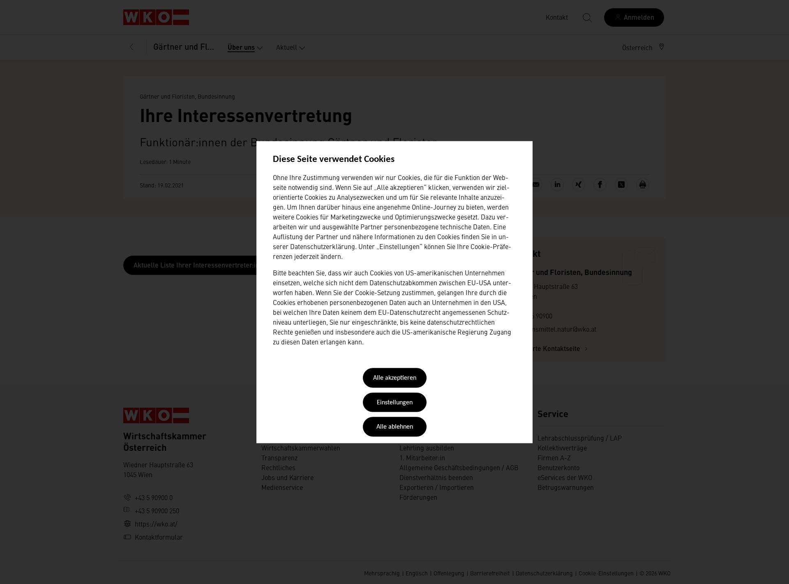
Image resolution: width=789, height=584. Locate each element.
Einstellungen (395, 402)
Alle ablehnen (394, 427)
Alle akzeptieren (394, 378)
